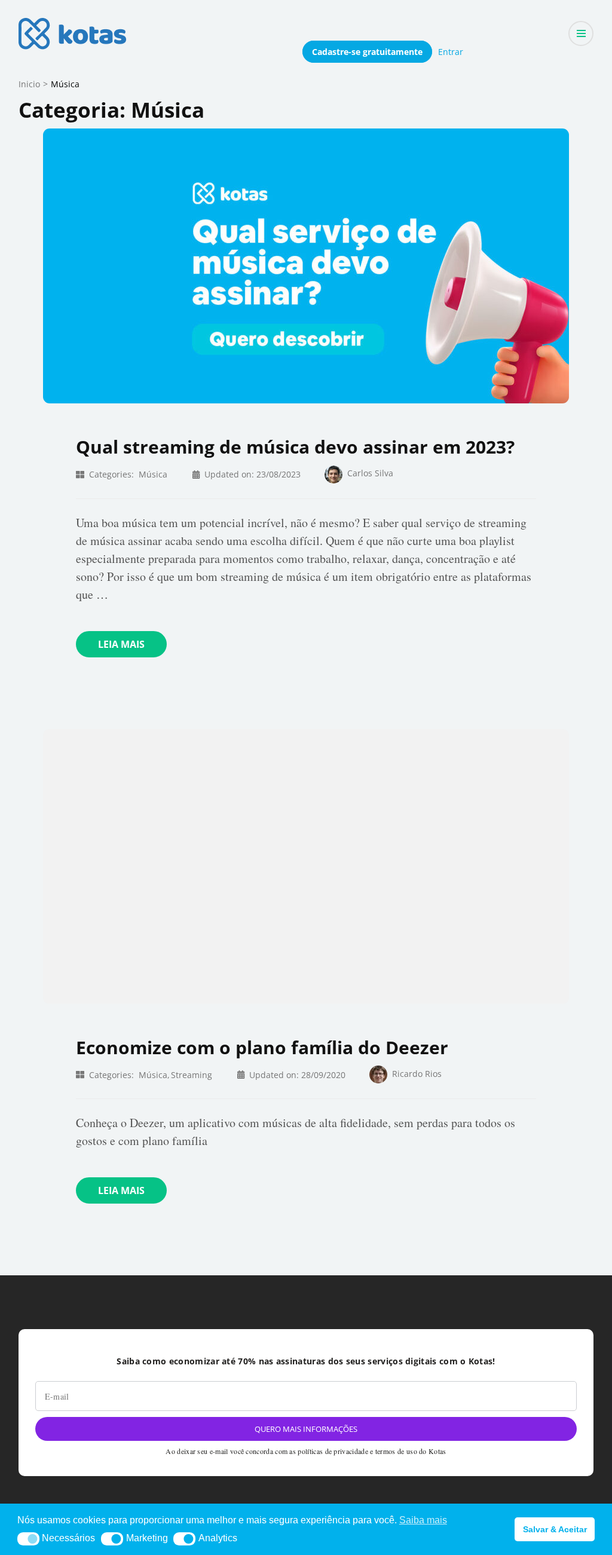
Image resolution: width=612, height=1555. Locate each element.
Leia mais (121, 644)
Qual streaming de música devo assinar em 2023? (295, 446)
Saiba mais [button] (423, 1520)
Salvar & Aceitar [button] (555, 1529)
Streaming (191, 1074)
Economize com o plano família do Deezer (262, 1047)
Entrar (450, 51)
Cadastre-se (367, 51)
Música (153, 474)
